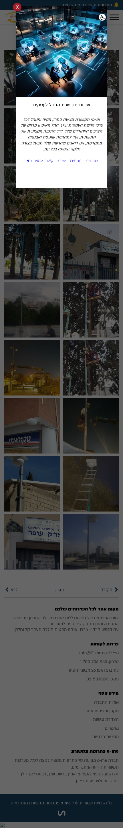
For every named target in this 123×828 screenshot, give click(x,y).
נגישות (102, 17)
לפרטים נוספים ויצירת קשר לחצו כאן (61, 160)
